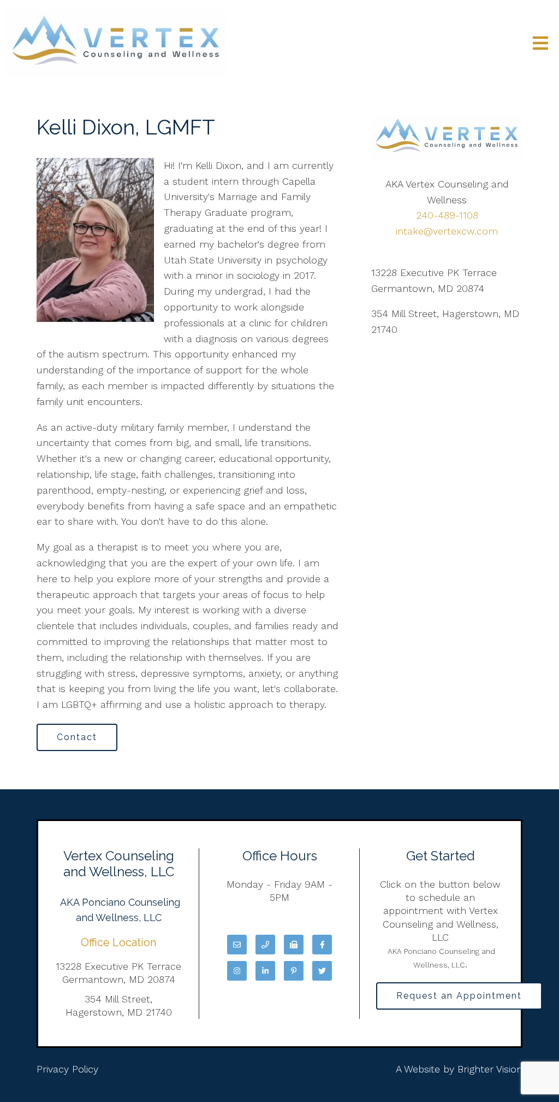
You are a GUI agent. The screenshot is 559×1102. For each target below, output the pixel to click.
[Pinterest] (294, 971)
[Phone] (265, 944)
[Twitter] (322, 971)
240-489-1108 (447, 215)
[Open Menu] (540, 44)
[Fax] (294, 944)
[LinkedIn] (265, 971)
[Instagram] (237, 971)
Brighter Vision (489, 1069)
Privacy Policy (67, 1069)
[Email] (237, 944)
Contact (77, 737)
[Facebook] (322, 944)
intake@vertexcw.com (447, 231)
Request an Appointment (459, 995)
